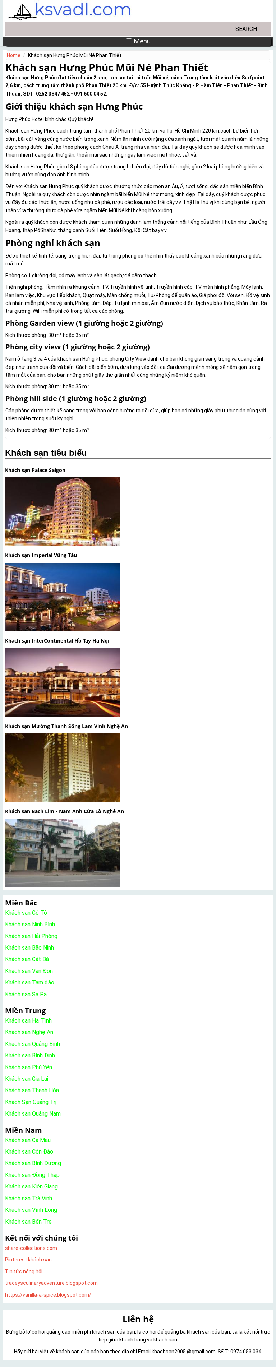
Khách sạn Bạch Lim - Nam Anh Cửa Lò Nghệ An (64, 811)
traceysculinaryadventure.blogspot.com (51, 1283)
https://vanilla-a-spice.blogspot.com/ (48, 1295)
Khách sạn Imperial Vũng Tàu (41, 555)
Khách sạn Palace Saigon (35, 470)
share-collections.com (31, 1248)
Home (13, 55)
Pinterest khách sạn (28, 1259)
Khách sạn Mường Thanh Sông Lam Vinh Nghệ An (66, 726)
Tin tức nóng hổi (23, 1271)
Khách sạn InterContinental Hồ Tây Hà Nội (57, 640)
